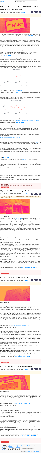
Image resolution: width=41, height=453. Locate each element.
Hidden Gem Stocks (30, 174)
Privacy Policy (27, 451)
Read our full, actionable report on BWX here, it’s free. (10, 155)
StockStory (23, 12)
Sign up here (21, 180)
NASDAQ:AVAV (20, 122)
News (6, 3)
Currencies (18, 3)
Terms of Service (35, 451)
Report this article (5, 187)
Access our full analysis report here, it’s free (19, 235)
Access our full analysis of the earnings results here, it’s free (27, 120)
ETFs (9, 3)
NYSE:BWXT (6, 140)
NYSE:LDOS (30, 35)
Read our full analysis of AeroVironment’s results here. (10, 137)
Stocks (2, 3)
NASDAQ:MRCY (19, 90)
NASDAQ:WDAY (22, 304)
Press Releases (25, 3)
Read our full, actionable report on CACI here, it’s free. (10, 169)
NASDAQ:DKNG (25, 393)
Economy (13, 3)
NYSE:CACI (6, 157)
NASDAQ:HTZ (19, 218)
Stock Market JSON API (25, 445)
